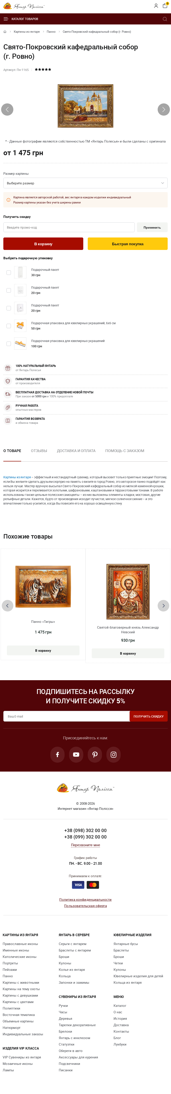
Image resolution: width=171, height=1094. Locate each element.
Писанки (66, 1070)
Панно (51, 31)
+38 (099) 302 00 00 (85, 837)
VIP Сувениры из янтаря (22, 1057)
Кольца (65, 976)
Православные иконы (20, 943)
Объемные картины (18, 1021)
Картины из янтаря (27, 31)
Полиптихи (11, 1008)
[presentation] (7, 109)
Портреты (10, 963)
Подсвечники (69, 1063)
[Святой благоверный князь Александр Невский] (128, 591)
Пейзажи (10, 969)
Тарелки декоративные (77, 1025)
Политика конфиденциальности (85, 899)
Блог (117, 1038)
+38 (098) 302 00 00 (85, 830)
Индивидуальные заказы (23, 1034)
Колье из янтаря (72, 969)
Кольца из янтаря (128, 982)
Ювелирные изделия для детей (138, 976)
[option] (39, 454)
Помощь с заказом (124, 450)
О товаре (12, 450)
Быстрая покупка (127, 244)
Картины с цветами (18, 1001)
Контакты (121, 1031)
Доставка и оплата (76, 450)
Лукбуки (120, 1044)
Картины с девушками (20, 995)
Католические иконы (20, 956)
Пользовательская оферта (85, 905)
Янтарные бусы (126, 943)
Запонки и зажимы (74, 982)
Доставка (121, 1025)
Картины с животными (21, 982)
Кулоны (65, 963)
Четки (118, 963)
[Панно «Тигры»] (43, 587)
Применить (152, 227)
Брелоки (65, 1031)
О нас (118, 1012)
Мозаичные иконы (18, 1063)
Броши (64, 956)
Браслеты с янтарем (75, 950)
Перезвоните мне (85, 845)
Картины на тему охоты (21, 989)
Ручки (63, 1005)
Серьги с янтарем (72, 943)
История (120, 1018)
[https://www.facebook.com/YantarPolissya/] (57, 755)
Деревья (65, 1018)
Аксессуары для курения (78, 1057)
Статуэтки (66, 1044)
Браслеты (121, 950)
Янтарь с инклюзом (74, 1038)
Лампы (8, 1070)
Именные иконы (16, 950)
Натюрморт (11, 1027)
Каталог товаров (25, 19)
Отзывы (39, 450)
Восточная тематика (19, 1014)
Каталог (120, 1005)
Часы (63, 1012)
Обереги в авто (71, 1050)
